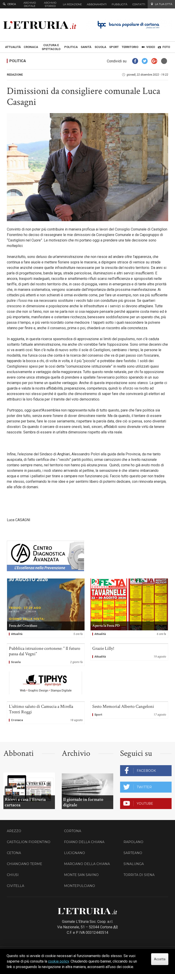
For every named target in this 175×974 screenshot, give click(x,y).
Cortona (72, 831)
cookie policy (58, 961)
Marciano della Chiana (87, 864)
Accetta (159, 959)
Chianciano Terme (24, 864)
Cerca (12, 4)
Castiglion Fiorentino (28, 842)
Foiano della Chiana (84, 842)
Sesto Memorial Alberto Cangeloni (129, 710)
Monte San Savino (81, 875)
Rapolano (133, 842)
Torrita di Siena (139, 875)
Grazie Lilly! (129, 652)
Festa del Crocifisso (46, 608)
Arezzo (14, 831)
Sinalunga (134, 864)
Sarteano (133, 853)
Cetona (14, 853)
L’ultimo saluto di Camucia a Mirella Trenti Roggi (46, 713)
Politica (17, 61)
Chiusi (13, 875)
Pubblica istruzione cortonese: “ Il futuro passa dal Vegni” (46, 655)
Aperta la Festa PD (129, 608)
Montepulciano (79, 886)
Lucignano (74, 853)
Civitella (15, 886)
